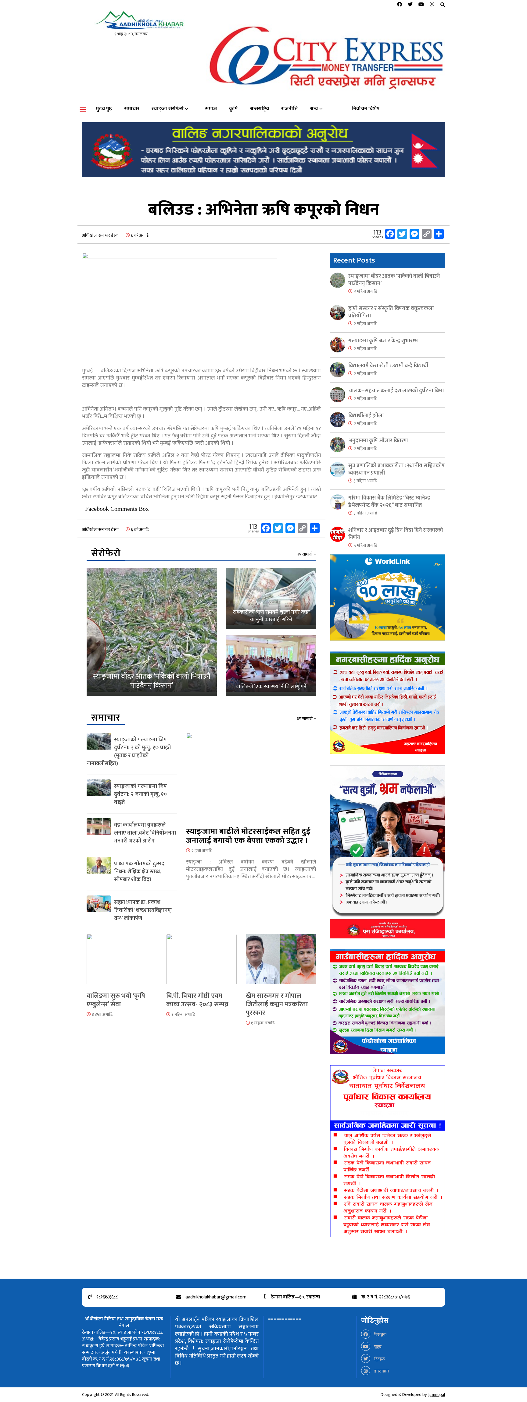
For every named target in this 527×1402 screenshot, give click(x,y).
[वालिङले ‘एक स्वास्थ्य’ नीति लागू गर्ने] (271, 665)
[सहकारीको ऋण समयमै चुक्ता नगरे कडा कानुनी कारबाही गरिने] (271, 598)
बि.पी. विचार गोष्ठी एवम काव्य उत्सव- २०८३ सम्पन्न (197, 1000)
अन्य (314, 108)
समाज (211, 108)
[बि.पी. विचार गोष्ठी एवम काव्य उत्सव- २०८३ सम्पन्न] (201, 963)
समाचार (131, 108)
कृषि (233, 108)
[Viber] (432, 5)
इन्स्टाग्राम (381, 1371)
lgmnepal (436, 1394)
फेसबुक (379, 1334)
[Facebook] (399, 5)
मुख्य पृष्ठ (104, 108)
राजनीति (289, 108)
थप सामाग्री (305, 554)
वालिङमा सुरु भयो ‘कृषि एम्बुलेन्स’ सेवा (116, 1000)
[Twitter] (410, 5)
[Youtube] (421, 5)
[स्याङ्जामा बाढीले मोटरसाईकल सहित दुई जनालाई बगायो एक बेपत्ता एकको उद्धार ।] (251, 780)
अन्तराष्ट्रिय (259, 108)
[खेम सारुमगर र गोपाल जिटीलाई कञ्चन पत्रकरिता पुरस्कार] (281, 963)
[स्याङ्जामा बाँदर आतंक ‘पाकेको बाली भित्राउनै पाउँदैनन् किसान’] (152, 632)
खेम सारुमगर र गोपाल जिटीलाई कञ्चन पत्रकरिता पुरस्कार (277, 1004)
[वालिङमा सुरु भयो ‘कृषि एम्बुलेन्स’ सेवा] (122, 963)
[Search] (442, 5)
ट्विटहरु (379, 1358)
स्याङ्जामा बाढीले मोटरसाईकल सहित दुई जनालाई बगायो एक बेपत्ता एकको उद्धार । (248, 836)
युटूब (377, 1346)
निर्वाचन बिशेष (365, 108)
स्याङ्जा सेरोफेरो (168, 108)
